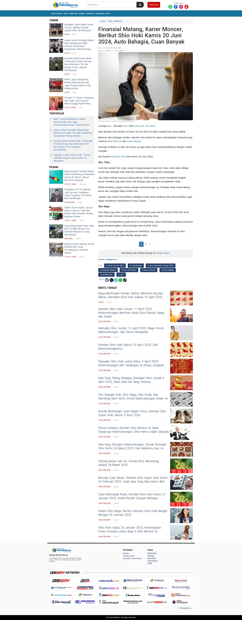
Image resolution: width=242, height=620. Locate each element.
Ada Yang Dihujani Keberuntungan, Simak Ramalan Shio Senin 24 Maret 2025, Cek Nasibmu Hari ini (132, 446)
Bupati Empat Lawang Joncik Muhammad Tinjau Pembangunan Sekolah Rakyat (79, 248)
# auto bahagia (167, 270)
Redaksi (126, 553)
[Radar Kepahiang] (157, 595)
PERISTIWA (73, 13)
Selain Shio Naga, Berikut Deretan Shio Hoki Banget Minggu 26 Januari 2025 (133, 513)
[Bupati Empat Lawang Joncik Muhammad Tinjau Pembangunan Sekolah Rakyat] (56, 249)
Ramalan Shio (118, 156)
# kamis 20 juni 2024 (115, 265)
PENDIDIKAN (100, 13)
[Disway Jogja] (109, 595)
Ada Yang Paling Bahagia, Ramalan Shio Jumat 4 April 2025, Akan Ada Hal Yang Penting (131, 380)
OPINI (108, 13)
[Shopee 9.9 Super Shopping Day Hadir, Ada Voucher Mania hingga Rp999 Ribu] (56, 103)
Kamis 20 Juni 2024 (144, 126)
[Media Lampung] (133, 580)
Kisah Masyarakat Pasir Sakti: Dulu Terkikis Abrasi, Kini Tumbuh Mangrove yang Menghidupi (79, 230)
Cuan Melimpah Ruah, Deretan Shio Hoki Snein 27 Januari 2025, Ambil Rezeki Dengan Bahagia (132, 496)
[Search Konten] (140, 4)
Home (103, 21)
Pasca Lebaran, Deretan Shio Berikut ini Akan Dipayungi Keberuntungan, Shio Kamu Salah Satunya (133, 430)
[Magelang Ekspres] (180, 588)
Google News (163, 253)
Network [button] (154, 4)
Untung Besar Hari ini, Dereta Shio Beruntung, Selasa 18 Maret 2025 (128, 463)
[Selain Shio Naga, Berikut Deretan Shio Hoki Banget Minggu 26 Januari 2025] (181, 515)
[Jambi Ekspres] (85, 588)
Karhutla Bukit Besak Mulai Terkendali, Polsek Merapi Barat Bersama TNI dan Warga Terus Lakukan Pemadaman (77, 64)
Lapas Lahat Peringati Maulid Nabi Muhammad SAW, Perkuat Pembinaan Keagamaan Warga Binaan (79, 45)
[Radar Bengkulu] (85, 602)
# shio (121, 274)
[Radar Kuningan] (61, 595)
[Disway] (61, 580)
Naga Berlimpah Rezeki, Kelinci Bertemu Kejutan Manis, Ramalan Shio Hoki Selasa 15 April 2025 (130, 295)
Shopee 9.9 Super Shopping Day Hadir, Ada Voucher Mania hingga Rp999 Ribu (79, 100)
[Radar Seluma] (133, 602)
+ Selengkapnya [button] (184, 608)
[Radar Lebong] (109, 602)
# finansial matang (108, 270)
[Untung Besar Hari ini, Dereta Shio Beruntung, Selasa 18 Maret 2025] (181, 465)
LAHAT (65, 13)
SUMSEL (82, 13)
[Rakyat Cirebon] (180, 580)
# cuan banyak (136, 265)
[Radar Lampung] (133, 588)
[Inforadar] (109, 588)
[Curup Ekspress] (180, 595)
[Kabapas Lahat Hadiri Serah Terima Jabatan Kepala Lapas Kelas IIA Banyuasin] (56, 30)
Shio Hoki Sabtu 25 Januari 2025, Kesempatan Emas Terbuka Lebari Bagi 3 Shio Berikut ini (129, 530)
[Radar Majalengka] (85, 595)
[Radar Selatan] (180, 602)
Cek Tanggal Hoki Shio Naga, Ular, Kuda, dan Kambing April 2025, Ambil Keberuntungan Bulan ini (133, 397)
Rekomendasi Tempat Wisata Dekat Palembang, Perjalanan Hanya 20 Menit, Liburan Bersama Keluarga (79, 176)
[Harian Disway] (85, 580)
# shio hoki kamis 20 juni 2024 (160, 265)
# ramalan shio (106, 274)
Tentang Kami (128, 556)
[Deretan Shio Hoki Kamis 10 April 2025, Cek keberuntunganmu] (181, 349)
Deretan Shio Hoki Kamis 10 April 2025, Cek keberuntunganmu (128, 347)
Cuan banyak (134, 141)
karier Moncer (114, 141)
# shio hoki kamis (129, 270)
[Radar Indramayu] (157, 580)
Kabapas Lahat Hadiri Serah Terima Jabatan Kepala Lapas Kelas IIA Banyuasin (78, 27)
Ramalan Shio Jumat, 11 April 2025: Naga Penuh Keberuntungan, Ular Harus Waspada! (131, 330)
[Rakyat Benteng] (157, 602)
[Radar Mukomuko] (61, 602)
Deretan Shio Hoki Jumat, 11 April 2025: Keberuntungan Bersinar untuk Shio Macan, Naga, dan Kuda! (131, 313)
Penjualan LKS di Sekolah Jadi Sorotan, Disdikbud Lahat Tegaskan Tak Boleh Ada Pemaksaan (78, 194)
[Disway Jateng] (157, 588)
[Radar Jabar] (133, 595)
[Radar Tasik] (109, 580)
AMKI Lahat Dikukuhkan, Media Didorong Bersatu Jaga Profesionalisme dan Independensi (77, 84)
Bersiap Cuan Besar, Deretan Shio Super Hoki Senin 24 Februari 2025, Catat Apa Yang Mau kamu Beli (133, 480)
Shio (126, 126)
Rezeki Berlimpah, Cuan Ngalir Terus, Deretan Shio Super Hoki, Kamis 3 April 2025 (132, 413)
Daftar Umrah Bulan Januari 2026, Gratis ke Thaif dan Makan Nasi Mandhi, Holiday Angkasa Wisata (78, 212)
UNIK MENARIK (115, 21)
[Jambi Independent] (61, 588)
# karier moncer (148, 270)
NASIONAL (90, 13)
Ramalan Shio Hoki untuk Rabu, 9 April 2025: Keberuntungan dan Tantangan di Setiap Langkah (131, 363)
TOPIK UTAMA (56, 13)
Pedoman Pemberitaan (132, 558)
